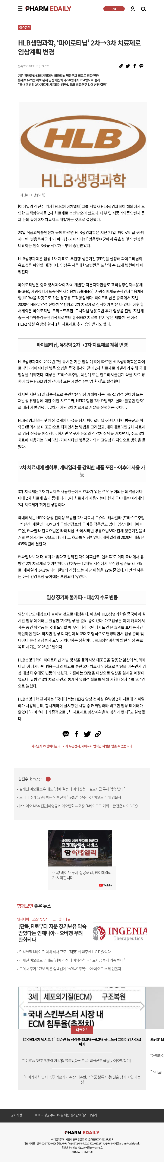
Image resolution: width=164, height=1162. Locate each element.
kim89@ (36, 779)
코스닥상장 (39, 919)
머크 (53, 919)
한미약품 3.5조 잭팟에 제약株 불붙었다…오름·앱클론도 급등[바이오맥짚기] (76, 1060)
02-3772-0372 (92, 1143)
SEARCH (143, 9)
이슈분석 (24, 27)
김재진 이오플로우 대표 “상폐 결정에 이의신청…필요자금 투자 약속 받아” (72, 789)
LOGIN (132, 8)
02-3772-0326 (49, 1143)
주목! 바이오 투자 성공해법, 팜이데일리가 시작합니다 (81, 875)
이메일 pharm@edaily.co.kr (126, 1143)
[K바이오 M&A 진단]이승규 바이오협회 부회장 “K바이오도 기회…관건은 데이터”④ (78, 806)
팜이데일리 (65, 919)
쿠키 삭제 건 (42, 1115)
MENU (20, 8)
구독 (114, 9)
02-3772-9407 (76, 1143)
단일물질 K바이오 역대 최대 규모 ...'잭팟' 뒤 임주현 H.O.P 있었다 (65, 951)
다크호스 (82, 1029)
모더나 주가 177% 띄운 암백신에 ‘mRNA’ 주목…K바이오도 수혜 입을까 (70, 797)
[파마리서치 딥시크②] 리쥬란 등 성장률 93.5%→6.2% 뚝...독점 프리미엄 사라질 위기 (82, 1042)
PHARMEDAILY (43, 9)
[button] (142, 1006)
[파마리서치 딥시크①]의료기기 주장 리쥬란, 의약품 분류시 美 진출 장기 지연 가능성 (82, 1079)
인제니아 (23, 919)
